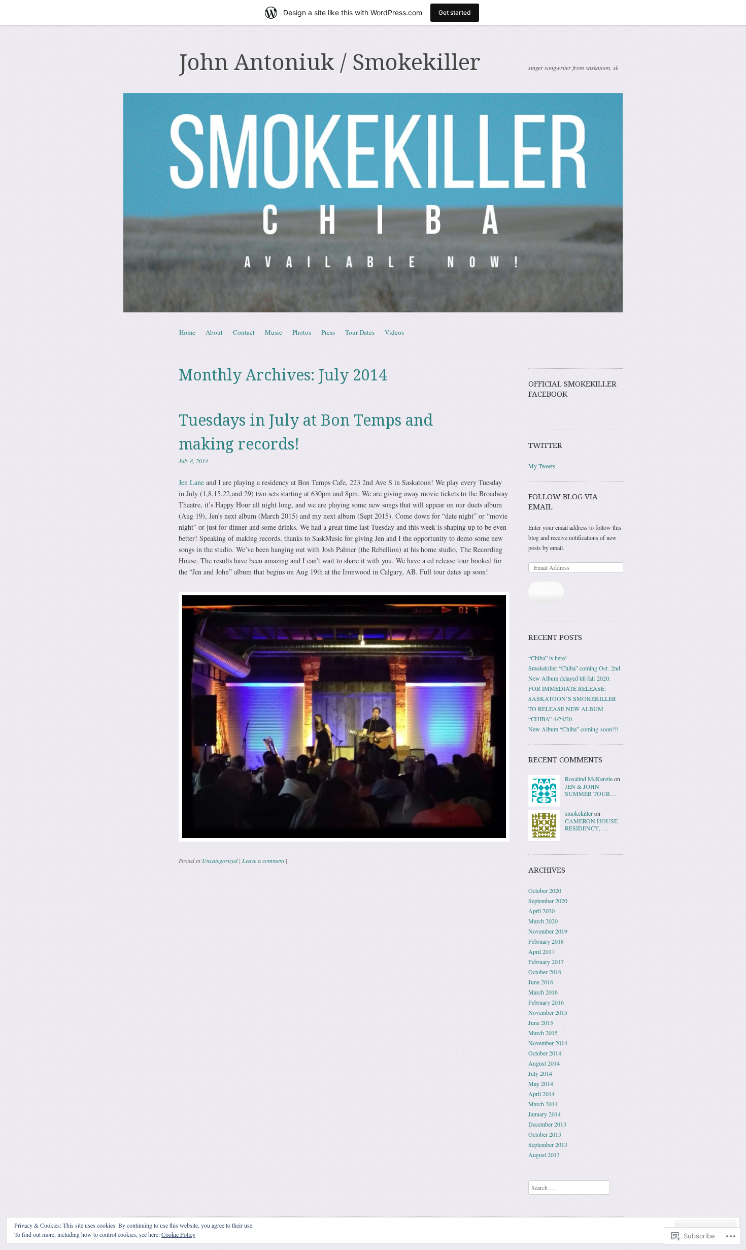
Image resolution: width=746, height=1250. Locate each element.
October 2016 (544, 972)
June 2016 (540, 982)
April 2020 (541, 911)
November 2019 (547, 931)
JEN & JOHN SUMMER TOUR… (590, 789)
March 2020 (543, 921)
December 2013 (547, 1124)
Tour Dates (360, 332)
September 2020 (547, 900)
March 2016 (543, 992)
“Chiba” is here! (547, 658)
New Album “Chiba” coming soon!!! (573, 729)
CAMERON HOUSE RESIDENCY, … (591, 824)
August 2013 (544, 1154)
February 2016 (546, 1002)
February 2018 (546, 941)
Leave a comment (263, 860)
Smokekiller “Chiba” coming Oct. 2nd (574, 668)
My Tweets (541, 466)
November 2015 (547, 1012)
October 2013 (544, 1134)
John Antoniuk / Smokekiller (330, 62)
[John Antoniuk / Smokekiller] (373, 202)
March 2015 (543, 1033)
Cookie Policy (178, 1234)
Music (273, 332)
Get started (454, 12)
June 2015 (540, 1022)
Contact (244, 332)
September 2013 (547, 1144)
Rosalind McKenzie (589, 779)
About (214, 332)
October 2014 (544, 1053)
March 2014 (543, 1104)
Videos (394, 332)
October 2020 (544, 890)
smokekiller (579, 813)
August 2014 (544, 1063)
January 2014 (544, 1114)
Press (328, 332)
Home (187, 332)
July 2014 (540, 1073)
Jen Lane (191, 482)
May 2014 (540, 1083)
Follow (546, 592)
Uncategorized (220, 860)
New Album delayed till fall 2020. (569, 678)
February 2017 (546, 961)
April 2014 (541, 1093)
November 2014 (547, 1043)
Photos (301, 332)
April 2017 (541, 951)
